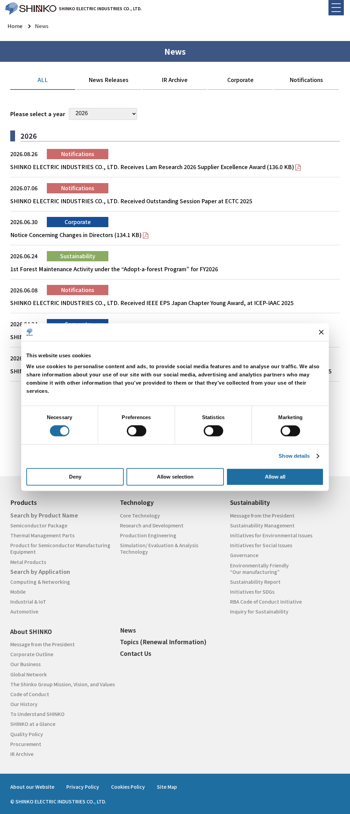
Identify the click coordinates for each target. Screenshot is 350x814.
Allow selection (175, 477)
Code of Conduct (29, 694)
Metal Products (28, 561)
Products (23, 502)
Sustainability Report (255, 581)
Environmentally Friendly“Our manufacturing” (259, 568)
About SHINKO (31, 631)
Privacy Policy (82, 786)
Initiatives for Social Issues (261, 545)
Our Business (25, 664)
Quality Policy (26, 734)
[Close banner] (321, 332)
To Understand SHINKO (37, 713)
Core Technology (140, 515)
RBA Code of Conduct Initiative (266, 601)
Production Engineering (148, 535)
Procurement (25, 744)
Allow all (275, 477)
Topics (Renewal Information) (163, 641)
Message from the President (262, 515)
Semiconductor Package (38, 525)
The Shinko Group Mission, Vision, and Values (62, 684)
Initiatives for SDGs (252, 591)
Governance (244, 555)
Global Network (28, 674)
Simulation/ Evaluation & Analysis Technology (159, 548)
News (128, 630)
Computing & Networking (40, 581)
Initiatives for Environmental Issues (271, 535)
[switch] (136, 431)
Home (15, 25)
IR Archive (21, 753)
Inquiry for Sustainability (259, 611)
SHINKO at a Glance (32, 723)
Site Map (167, 786)
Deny (75, 477)
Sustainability (250, 502)
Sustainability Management (262, 525)
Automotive (24, 611)
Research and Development (152, 525)
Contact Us (135, 653)
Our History (24, 704)
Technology (137, 502)
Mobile (18, 591)
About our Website (32, 786)
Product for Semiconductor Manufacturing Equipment (60, 548)
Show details (294, 456)
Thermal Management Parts (42, 535)
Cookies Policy (128, 786)
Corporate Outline (31, 654)
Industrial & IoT (28, 601)
